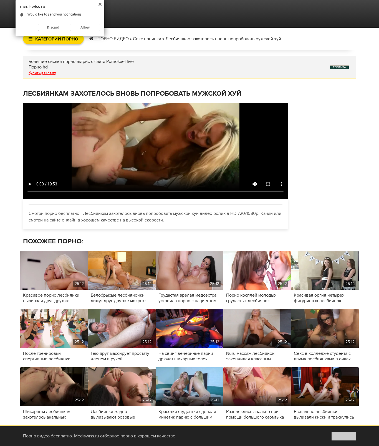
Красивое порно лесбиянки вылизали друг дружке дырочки (51, 298)
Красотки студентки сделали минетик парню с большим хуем (187, 414)
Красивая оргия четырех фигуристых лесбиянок (319, 298)
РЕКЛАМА (339, 67)
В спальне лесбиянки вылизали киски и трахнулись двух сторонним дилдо (324, 414)
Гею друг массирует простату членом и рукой (120, 356)
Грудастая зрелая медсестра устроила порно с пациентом (187, 298)
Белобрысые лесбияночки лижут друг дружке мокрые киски (118, 298)
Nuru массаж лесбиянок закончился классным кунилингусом (250, 356)
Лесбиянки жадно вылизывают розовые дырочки (113, 414)
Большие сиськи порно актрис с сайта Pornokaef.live (81, 61)
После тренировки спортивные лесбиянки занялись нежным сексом (49, 356)
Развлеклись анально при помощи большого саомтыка (255, 414)
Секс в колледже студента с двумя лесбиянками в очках (322, 356)
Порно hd (38, 67)
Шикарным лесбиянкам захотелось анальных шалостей (46, 414)
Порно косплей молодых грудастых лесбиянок (251, 298)
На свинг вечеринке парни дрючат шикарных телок (185, 356)
